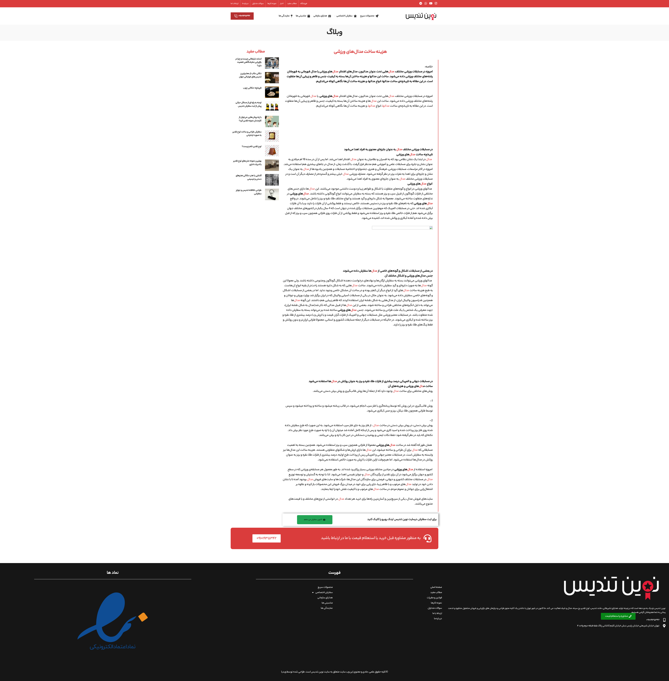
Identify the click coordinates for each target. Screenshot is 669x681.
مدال (313, 96)
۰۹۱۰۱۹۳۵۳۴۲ (244, 16)
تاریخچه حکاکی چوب (252, 88)
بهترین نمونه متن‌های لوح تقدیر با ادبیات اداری (247, 162)
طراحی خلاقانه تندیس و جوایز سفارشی (249, 192)
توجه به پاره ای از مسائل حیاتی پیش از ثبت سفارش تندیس (249, 104)
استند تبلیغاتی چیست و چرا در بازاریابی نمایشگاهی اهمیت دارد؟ (249, 62)
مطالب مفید (436, 593)
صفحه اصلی (436, 587)
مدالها (386, 106)
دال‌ (421, 386)
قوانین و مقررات (434, 598)
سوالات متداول (435, 608)
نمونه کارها (436, 603)
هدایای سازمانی (325, 598)
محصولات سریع (325, 587)
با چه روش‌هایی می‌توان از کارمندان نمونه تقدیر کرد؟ (250, 119)
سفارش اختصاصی (324, 593)
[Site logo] (420, 16)
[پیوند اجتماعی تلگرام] (420, 4)
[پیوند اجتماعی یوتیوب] (430, 4)
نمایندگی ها (327, 608)
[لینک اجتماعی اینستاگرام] (436, 4)
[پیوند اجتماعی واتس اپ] (425, 4)
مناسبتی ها (327, 603)
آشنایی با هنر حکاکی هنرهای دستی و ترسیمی (249, 177)
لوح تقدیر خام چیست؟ (252, 146)
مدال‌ (391, 72)
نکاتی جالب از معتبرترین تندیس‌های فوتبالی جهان (250, 75)
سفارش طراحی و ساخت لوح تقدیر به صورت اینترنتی (247, 133)
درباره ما (438, 619)
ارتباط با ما (437, 613)
